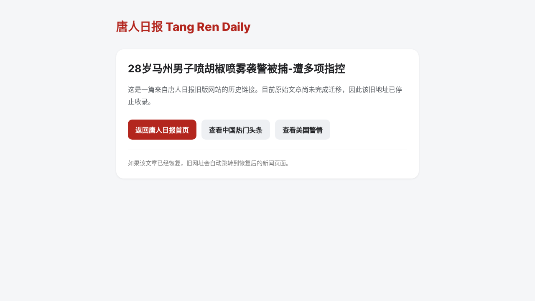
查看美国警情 (303, 130)
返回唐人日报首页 (162, 130)
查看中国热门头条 (235, 130)
